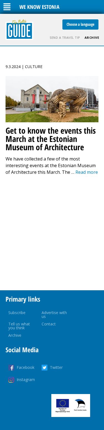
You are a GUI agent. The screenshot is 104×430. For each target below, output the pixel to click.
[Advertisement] (52, 233)
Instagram (26, 379)
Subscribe (17, 312)
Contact (49, 324)
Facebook (25, 367)
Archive (92, 37)
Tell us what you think (19, 325)
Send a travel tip (65, 37)
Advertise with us (54, 314)
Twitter (56, 367)
